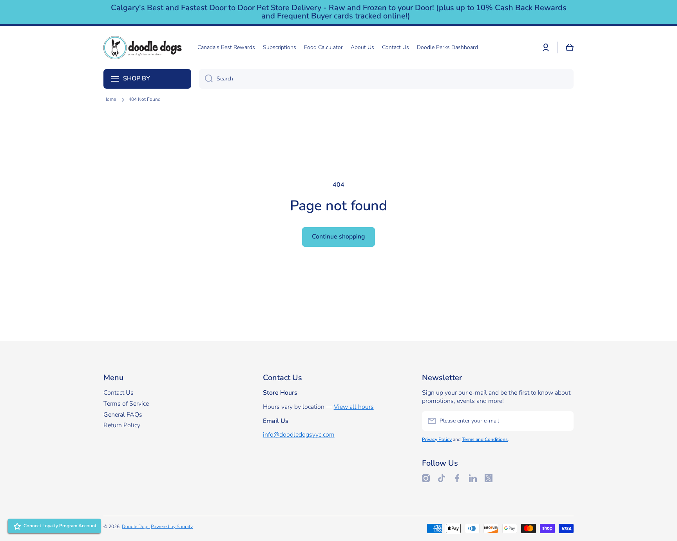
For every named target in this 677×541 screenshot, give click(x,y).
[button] (570, 47)
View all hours (354, 407)
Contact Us (118, 392)
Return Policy (121, 425)
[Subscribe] (564, 421)
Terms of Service (126, 403)
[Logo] (142, 47)
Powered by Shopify (172, 526)
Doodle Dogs (136, 526)
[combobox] (386, 79)
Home (109, 99)
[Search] (206, 79)
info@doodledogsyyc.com (299, 434)
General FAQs (122, 414)
